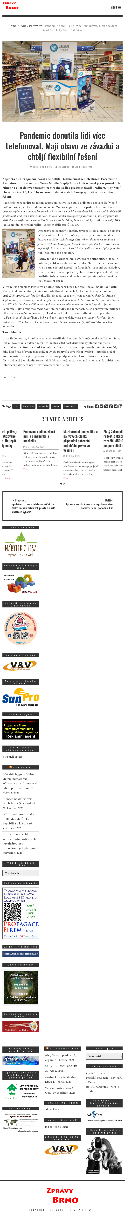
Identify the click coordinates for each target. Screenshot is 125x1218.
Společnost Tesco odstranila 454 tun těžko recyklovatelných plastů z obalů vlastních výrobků (33, 508)
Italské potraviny (97, 1087)
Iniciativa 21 (52, 1109)
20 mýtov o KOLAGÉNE (61, 1066)
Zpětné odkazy (95, 1073)
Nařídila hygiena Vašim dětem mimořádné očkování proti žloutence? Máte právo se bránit (20, 781)
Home (12, 26)
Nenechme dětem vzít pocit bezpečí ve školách (19, 801)
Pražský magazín (97, 1078)
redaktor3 (63, 166)
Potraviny (35, 26)
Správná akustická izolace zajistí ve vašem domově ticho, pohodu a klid (89, 506)
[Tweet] (102, 406)
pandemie (43, 406)
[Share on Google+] (106, 406)
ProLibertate (22, 767)
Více (7, 469)
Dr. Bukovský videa (64, 1048)
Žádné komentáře (83, 166)
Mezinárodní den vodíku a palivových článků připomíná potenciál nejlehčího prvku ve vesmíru (62, 441)
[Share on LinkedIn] (120, 406)
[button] (116, 7)
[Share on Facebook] (97, 406)
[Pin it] (111, 406)
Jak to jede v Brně (56, 1127)
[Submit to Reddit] (116, 406)
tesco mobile (70, 406)
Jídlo (23, 26)
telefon (56, 406)
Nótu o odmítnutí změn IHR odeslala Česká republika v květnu (18, 819)
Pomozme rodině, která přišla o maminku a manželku (20, 436)
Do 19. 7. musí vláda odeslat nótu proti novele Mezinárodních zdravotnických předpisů (19, 841)
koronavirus (28, 406)
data (16, 406)
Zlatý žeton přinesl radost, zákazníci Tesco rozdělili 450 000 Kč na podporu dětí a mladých (101, 438)
